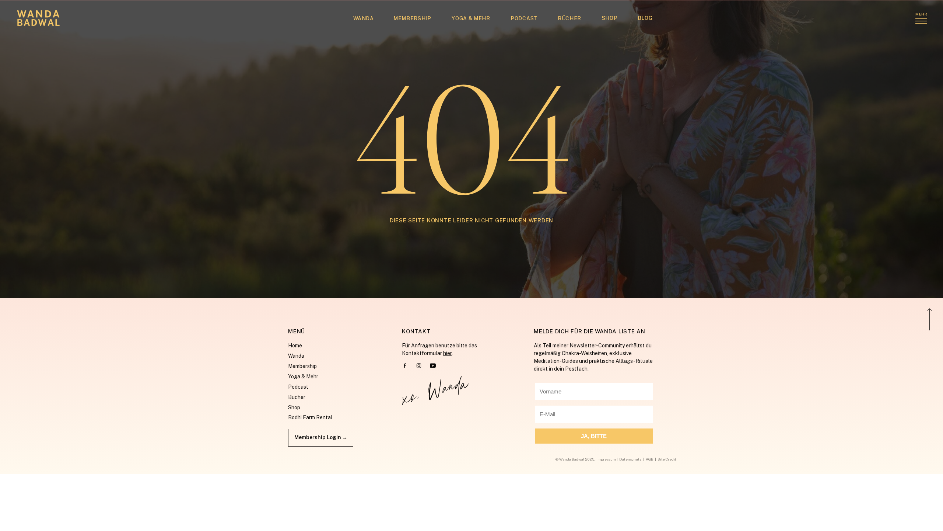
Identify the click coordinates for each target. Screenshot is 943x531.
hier (447, 353)
